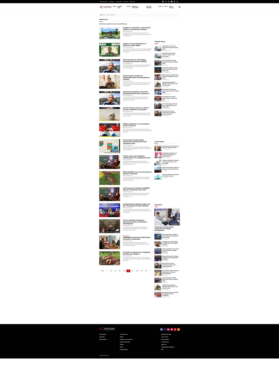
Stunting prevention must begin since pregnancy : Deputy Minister (169, 154)
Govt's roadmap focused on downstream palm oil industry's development (135, 221)
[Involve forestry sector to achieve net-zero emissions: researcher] (109, 114)
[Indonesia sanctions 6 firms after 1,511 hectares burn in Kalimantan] (158, 70)
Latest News (112, 1)
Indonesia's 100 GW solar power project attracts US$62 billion (170, 91)
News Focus (126, 235)
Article (160, 6)
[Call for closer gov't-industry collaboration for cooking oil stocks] (109, 162)
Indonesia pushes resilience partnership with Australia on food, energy (170, 236)
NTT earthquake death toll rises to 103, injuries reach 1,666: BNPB (169, 105)
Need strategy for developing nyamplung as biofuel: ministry (135, 60)
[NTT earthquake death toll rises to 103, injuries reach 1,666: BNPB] (158, 106)
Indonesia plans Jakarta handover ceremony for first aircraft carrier (170, 84)
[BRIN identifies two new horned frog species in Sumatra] (109, 178)
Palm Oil (113, 15)
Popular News (119, 1)
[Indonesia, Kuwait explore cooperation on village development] (167, 217)
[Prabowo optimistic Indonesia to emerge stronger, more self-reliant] (158, 162)
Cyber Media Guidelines (167, 347)
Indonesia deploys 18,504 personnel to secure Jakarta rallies (170, 62)
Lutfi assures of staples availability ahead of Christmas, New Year (136, 189)
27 (132, 270)
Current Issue (119, 7)
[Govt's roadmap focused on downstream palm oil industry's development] (109, 226)
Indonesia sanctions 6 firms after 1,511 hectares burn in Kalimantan (169, 69)
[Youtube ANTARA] (171, 1)
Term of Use (164, 337)
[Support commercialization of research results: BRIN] (109, 49)
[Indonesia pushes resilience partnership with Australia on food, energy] (158, 236)
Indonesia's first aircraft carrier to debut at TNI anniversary (168, 55)
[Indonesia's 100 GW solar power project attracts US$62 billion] (158, 91)
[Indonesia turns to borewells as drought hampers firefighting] (158, 294)
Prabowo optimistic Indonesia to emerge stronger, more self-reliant (170, 162)
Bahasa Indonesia (104, 1)
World (129, 6)
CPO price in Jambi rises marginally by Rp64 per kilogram (136, 253)
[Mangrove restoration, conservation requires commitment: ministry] (109, 33)
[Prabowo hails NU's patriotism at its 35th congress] (158, 176)
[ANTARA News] (105, 7)
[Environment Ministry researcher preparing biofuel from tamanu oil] (109, 97)
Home (114, 6)
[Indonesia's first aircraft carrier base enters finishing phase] (158, 48)
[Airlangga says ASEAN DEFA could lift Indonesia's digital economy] (158, 243)
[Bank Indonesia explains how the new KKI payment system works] (158, 77)
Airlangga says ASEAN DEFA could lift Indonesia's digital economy (170, 243)
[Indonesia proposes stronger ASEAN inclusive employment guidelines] (158, 258)
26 (128, 270)
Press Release (171, 7)
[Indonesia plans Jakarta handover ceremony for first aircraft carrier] (158, 84)
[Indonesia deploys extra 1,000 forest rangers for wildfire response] (158, 251)
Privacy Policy (165, 339)
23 (115, 270)
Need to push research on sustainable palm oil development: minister (136, 77)
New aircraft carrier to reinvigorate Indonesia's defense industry (169, 112)
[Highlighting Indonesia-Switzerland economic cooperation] (109, 242)
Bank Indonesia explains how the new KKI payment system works (170, 76)
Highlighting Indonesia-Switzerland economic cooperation (136, 238)
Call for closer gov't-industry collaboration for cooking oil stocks (136, 157)
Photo (166, 6)
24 (119, 270)
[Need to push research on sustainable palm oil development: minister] (109, 81)
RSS (162, 349)
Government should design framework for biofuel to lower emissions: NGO (135, 141)
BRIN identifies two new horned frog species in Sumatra (137, 173)
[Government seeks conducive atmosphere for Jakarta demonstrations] (158, 272)
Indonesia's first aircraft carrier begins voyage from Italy (169, 98)
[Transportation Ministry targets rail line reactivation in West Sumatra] (109, 210)
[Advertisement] (167, 29)
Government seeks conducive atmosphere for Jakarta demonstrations (170, 272)
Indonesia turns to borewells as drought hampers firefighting (170, 294)
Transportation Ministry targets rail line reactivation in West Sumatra (136, 205)
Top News (126, 1)
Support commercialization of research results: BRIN (134, 44)
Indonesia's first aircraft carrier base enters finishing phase (170, 47)
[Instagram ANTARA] (168, 1)
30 (146, 270)
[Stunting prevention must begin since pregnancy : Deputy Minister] (158, 155)
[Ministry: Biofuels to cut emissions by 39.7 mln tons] (109, 130)
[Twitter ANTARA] (166, 1)
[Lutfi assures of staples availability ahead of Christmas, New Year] (109, 194)
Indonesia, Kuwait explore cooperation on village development (164, 228)
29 (141, 270)
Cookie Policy (165, 342)
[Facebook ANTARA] (163, 1)
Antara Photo (132, 1)
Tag (108, 15)
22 (111, 270)
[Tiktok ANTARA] (174, 1)
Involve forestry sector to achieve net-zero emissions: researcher (136, 108)
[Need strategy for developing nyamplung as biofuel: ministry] (109, 65)
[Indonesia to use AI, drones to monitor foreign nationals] (158, 148)
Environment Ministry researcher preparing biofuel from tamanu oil (136, 92)
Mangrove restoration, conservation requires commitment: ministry (137, 28)
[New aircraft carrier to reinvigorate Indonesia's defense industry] (158, 113)
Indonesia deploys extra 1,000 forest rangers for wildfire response (170, 250)
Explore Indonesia (149, 7)
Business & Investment (135, 7)
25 (124, 270)
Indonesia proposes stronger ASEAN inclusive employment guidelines (170, 258)
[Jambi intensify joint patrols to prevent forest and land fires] (158, 169)
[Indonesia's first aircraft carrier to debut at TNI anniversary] (158, 55)
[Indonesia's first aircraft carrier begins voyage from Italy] (158, 98)
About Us (163, 344)
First (102, 270)
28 (137, 270)
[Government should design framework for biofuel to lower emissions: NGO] (109, 146)
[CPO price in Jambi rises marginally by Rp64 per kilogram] (109, 258)
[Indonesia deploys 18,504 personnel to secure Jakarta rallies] (158, 62)
